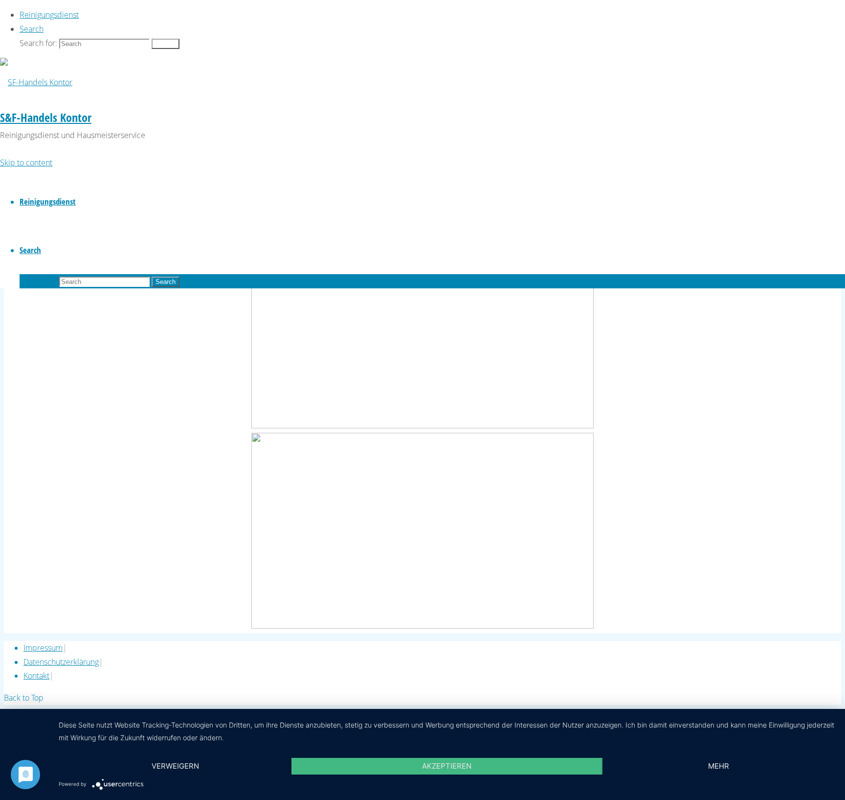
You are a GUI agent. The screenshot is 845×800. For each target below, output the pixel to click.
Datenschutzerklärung (61, 662)
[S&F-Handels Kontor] (36, 82)
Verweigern (175, 766)
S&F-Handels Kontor (45, 117)
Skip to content (26, 162)
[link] (32, 29)
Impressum (43, 647)
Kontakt (36, 675)
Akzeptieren (446, 766)
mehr (718, 766)
